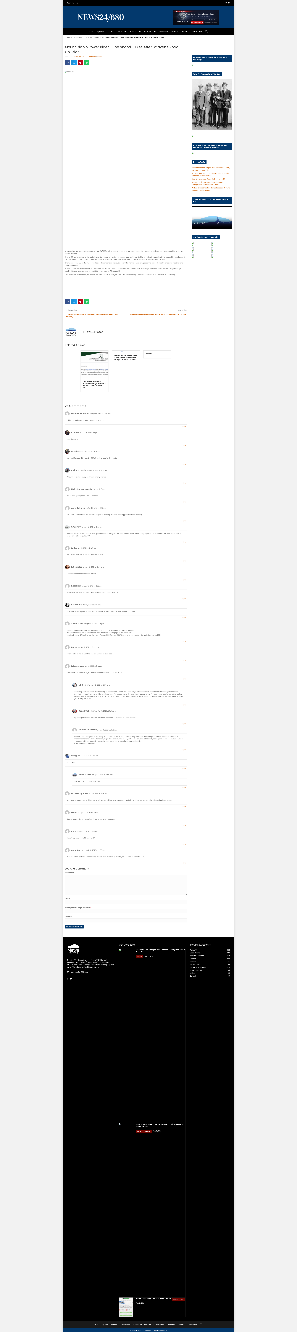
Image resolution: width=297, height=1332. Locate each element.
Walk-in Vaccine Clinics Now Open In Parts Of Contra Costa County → (158, 316)
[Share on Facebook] (67, 62)
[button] (206, 31)
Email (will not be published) (78, 880)
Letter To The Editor (143, 1103)
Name (68, 870)
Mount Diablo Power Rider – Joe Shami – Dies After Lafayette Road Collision (94, 358)
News (91, 31)
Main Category (79, 37)
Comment (70, 845)
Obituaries (121, 31)
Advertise (163, 31)
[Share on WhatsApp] (86, 62)
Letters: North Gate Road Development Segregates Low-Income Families (207, 183)
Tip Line (100, 31)
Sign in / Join (72, 3)
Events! (185, 31)
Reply (184, 398)
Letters (110, 31)
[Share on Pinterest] (80, 62)
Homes (133, 31)
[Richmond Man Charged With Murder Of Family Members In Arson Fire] (126, 1008)
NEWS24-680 (79, 57)
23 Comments (90, 57)
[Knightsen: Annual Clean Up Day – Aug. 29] (126, 1279)
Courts (139, 929)
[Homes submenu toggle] (140, 31)
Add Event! (197, 31)
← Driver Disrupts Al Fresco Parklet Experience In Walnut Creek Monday (92, 316)
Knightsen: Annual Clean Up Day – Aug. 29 (208, 179)
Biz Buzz (147, 31)
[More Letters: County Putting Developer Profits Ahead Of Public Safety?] (126, 1182)
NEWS (90, 37)
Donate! (174, 31)
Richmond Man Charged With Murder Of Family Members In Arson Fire (160, 923)
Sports (96, 37)
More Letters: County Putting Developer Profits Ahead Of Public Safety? (210, 174)
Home (69, 37)
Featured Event (178, 1271)
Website (68, 889)
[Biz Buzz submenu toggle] (155, 31)
